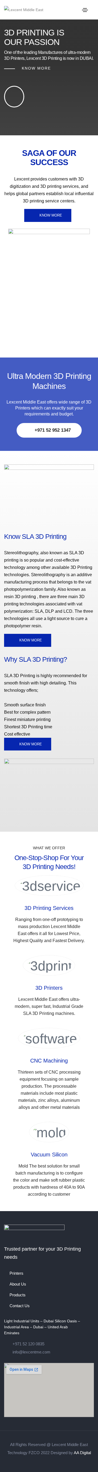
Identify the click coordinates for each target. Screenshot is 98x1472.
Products (18, 1295)
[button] (47, 215)
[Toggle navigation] (85, 10)
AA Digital (82, 1452)
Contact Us (20, 1305)
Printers (16, 1273)
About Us (18, 1284)
